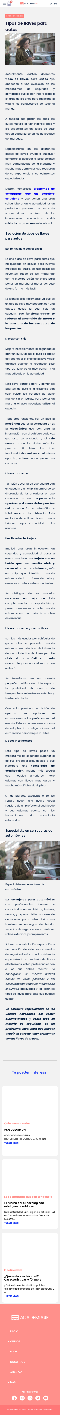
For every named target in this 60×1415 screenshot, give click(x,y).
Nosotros (17, 1362)
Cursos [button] (15, 1341)
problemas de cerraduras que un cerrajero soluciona (30, 194)
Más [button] (13, 1382)
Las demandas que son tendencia (28, 1197)
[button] (4, 4)
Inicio (14, 1331)
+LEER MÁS (11, 1143)
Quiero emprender (15, 15)
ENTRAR (53, 3)
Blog (13, 1351)
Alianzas (16, 1372)
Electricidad (13, 1270)
